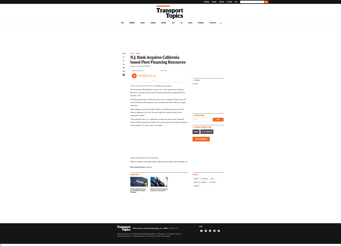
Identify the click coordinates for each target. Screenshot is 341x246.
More (221, 23)
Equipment (163, 23)
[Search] (266, 2)
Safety (173, 23)
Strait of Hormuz (200, 182)
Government (132, 23)
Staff (135, 234)
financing (149, 167)
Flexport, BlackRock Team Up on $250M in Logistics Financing (138, 190)
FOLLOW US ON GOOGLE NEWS (201, 139)
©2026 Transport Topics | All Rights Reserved (130, 236)
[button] (123, 71)
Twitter (206, 231)
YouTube (210, 231)
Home (122, 23)
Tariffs (196, 179)
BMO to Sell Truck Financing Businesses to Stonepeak (159, 189)
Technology (153, 23)
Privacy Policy (150, 236)
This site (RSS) (219, 231)
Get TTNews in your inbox (162, 85)
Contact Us (127, 234)
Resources (162, 234)
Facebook (201, 231)
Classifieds (221, 2)
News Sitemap (166, 236)
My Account (229, 2)
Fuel (181, 23)
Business (143, 23)
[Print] (123, 75)
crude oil (204, 179)
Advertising (206, 2)
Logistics (190, 23)
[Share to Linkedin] (123, 64)
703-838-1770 (173, 228)
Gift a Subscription (208, 132)
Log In (236, 2)
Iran (212, 179)
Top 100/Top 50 (213, 23)
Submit (218, 119)
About (119, 234)
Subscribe (214, 2)
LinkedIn (214, 231)
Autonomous (201, 23)
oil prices (212, 182)
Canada (196, 186)
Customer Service (175, 234)
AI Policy (157, 236)
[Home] (171, 12)
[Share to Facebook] (123, 57)
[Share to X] (123, 61)
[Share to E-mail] (123, 68)
